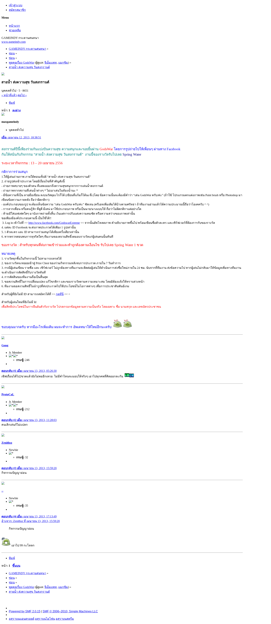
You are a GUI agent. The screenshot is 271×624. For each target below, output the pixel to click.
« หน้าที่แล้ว (9, 95)
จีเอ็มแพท (50, 62)
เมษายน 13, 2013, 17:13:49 (29, 516)
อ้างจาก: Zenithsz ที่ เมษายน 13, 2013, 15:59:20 (30, 521)
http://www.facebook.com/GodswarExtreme (54, 222)
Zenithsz (6, 442)
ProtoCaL (7, 394)
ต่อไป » (22, 95)
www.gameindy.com (13, 41)
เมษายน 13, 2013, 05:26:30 (29, 370)
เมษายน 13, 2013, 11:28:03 (29, 420)
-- (2, 490)
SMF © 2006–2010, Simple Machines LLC (70, 611)
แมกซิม (63, 62)
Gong (4, 345)
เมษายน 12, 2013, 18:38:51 (21, 137)
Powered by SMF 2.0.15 (24, 611)
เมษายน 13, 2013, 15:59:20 (29, 468)
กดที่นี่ (60, 294)
